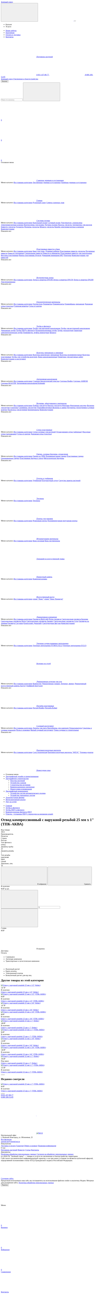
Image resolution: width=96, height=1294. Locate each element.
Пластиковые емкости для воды (72, 251)
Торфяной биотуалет (34, 686)
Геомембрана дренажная (74, 304)
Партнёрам (10, 33)
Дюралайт (38, 623)
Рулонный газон (39, 203)
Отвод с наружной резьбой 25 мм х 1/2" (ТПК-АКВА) (22, 1001)
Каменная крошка (40, 579)
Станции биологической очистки (46, 381)
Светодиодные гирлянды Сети (66, 621)
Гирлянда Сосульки (15, 623)
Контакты (9, 37)
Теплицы (36, 501)
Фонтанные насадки (78, 405)
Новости (21, 1150)
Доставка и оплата (8, 1146)
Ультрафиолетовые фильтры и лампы (52, 408)
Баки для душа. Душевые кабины (46, 251)
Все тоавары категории (23, 182)
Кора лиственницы (52, 541)
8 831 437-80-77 (42, 75)
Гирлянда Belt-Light (40, 619)
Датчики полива (51, 225)
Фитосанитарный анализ (16, 800)
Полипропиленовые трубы (46, 330)
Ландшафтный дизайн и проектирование (22, 776)
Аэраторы (14, 408)
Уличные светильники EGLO (74, 646)
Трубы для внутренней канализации (75, 328)
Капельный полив (40, 223)
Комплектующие (7, 229)
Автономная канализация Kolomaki (31, 383)
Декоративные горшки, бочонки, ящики (58, 684)
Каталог (4, 81)
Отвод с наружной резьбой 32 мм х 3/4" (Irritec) (20, 1045)
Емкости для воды (8, 227)
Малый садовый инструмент (41, 730)
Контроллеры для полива (34, 225)
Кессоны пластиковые (10, 255)
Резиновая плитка (40, 521)
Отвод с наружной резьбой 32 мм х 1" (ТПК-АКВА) (22, 1072)
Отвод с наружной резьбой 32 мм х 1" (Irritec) (19, 1063)
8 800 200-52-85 (7, 1097)
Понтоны (67, 255)
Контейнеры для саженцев (58, 728)
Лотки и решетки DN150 (63, 280)
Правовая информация (47, 1146)
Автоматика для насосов (82, 225)
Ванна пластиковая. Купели (30, 255)
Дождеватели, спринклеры (71, 223)
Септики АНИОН (80, 381)
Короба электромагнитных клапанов (69, 227)
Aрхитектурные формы (15, 797)
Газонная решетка (21, 306)
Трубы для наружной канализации (46, 328)
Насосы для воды (65, 225)
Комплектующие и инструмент (13, 359)
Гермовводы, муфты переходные (36, 333)
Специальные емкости (33, 253)
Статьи (28, 1150)
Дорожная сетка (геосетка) (41, 434)
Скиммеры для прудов (28, 408)
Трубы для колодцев (65, 330)
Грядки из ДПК (39, 456)
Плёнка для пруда (40, 405)
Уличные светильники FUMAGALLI (47, 646)
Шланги (53, 333)
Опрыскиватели (75, 728)
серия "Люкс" (38, 599)
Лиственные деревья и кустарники (47, 182)
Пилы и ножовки (23, 730)
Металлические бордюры (54, 458)
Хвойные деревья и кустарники (74, 182)
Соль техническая (40, 752)
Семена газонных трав (55, 203)
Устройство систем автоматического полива (28, 793)
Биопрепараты (33, 410)
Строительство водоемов (20, 785)
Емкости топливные (16, 253)
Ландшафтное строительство (17, 779)
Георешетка (47, 304)
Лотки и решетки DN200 (83, 280)
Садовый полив (54, 223)
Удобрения (37, 481)
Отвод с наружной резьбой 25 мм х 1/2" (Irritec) (20, 992)
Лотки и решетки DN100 (43, 280)
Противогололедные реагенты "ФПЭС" (63, 752)
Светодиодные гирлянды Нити (13, 621)
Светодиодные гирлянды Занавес (39, 621)
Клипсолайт (29, 623)
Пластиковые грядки (75, 456)
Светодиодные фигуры (51, 623)
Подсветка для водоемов (77, 408)
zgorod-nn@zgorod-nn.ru (10, 1142)
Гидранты (20, 227)
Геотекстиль (37, 304)
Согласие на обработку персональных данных (55, 1154)
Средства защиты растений (69, 481)
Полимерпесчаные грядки (56, 456)
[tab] (48, 951)
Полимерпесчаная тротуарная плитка (62, 521)
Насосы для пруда (54, 405)
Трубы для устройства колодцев (24, 357)
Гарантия (20, 1146)
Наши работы (11, 31)
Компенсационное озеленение (22, 787)
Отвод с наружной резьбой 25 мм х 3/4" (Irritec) (20, 1010)
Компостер (37, 684)
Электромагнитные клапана (12, 225)
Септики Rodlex (66, 381)
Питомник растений (45, 57)
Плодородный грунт (50, 481)
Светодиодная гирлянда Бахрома (75, 619)
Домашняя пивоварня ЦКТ (52, 255)
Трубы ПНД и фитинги (25, 330)
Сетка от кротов (35, 306)
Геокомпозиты (58, 304)
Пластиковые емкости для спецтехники (76, 253)
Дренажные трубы (8, 330)
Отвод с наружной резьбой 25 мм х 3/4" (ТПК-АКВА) (22, 1019)
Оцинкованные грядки (10, 458)
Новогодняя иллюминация (21, 789)
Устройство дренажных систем (22, 795)
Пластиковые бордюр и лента (31, 458)
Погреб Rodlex (38, 708)
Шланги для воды (47, 227)
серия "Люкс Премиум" (53, 599)
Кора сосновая (38, 541)
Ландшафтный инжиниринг (17, 791)
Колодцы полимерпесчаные (71, 355)
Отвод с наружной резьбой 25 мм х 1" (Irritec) (19, 1028)
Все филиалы (6, 1139)
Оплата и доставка (13, 35)
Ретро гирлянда (55, 619)
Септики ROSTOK (8, 383)
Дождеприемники (8, 282)
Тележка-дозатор (86, 752)
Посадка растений (17, 781)
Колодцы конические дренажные (46, 355)
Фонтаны (66, 405)
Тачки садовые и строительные (66, 730)
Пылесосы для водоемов (17, 410)
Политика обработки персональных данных (18, 1154)
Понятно (5, 1185)
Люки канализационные (47, 357)
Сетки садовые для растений (44, 432)
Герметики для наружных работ (70, 357)
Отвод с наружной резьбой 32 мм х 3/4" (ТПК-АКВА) (22, 1054)
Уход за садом (11, 802)
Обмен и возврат (30, 1146)
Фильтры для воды (31, 227)
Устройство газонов (18, 783)
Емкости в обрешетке (51, 253)
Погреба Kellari (51, 708)
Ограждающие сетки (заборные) (69, 432)
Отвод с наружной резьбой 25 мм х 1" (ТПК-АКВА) (22, 1036)
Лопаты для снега (40, 728)
